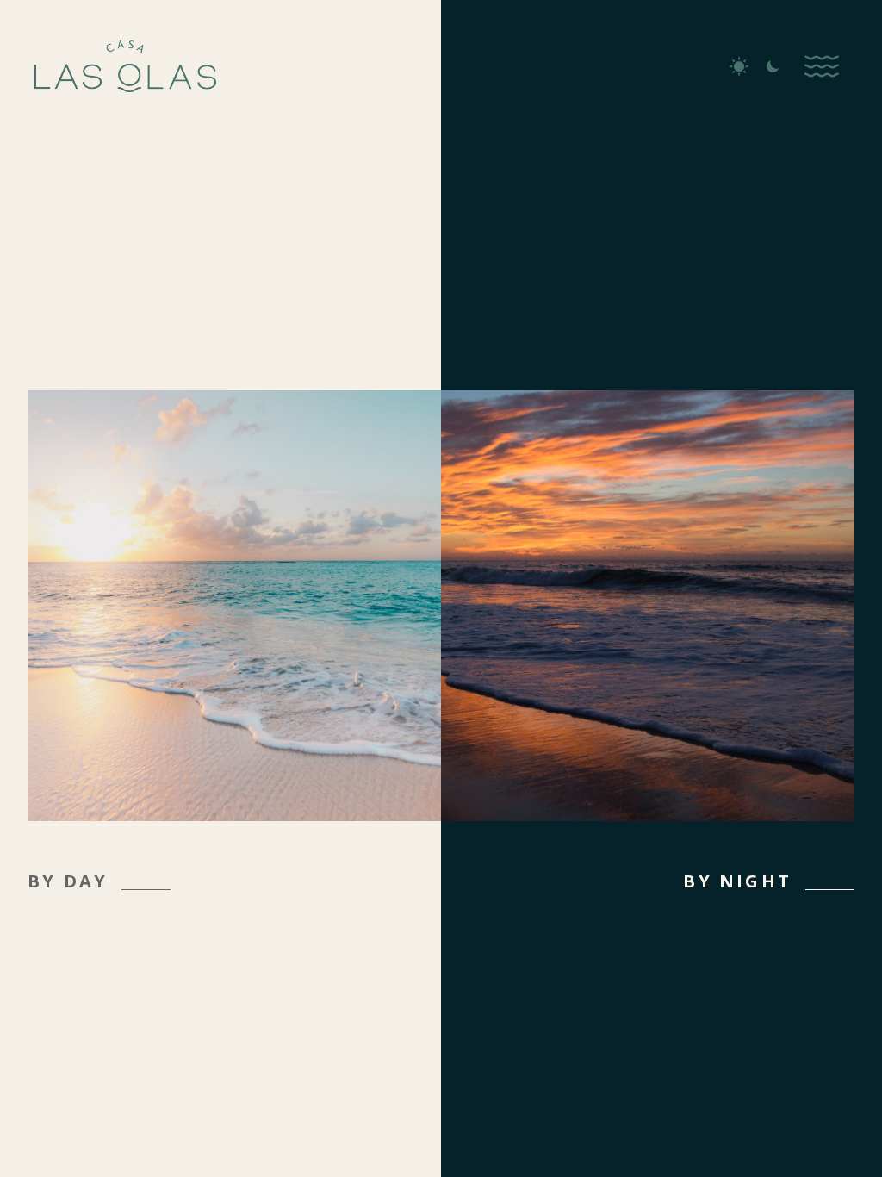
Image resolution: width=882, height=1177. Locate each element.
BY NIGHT (737, 881)
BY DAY (68, 881)
